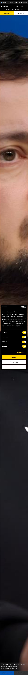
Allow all (14, 357)
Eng (17, 6)
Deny (14, 367)
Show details (20, 352)
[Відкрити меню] (26, 6)
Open (10, 2)
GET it (24, 2)
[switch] (24, 337)
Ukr (22, 6)
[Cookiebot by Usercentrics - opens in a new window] (20, 307)
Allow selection (14, 362)
